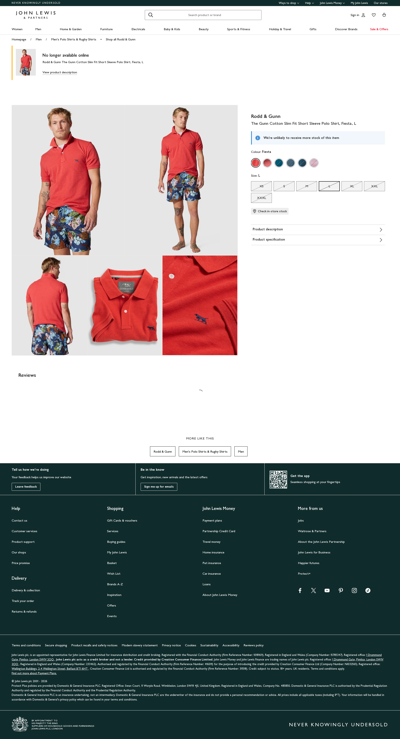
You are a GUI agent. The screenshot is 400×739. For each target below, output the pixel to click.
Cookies (190, 645)
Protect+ (304, 573)
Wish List (113, 573)
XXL (371, 187)
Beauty (204, 29)
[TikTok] (367, 592)
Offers (111, 605)
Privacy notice (171, 645)
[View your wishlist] (373, 15)
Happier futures (308, 563)
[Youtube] (327, 592)
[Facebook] (300, 592)
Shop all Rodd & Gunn (120, 39)
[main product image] (29, 63)
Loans (206, 584)
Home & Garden (71, 29)
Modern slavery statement (140, 645)
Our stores (381, 3)
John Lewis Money (331, 3)
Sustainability (209, 645)
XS (257, 187)
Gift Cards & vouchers (122, 520)
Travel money (211, 542)
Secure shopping (56, 645)
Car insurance (211, 573)
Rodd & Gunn (163, 451)
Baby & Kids (172, 29)
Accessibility (230, 645)
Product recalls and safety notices (94, 645)
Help (308, 3)
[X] (313, 592)
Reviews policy (254, 645)
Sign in (355, 15)
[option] (255, 162)
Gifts (313, 29)
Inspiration (114, 595)
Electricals (138, 29)
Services (112, 531)
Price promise (21, 563)
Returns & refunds (24, 611)
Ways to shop (287, 3)
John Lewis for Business (314, 552)
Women (17, 29)
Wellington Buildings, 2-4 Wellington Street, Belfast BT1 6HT (50, 668)
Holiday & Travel (280, 29)
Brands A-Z (115, 584)
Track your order (23, 601)
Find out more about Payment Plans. (34, 673)
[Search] (151, 15)
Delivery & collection (26, 590)
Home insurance (213, 552)
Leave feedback (26, 486)
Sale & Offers (379, 29)
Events (112, 616)
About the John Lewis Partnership (321, 542)
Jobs (301, 520)
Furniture (106, 29)
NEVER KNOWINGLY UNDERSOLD (36, 2)
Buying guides (116, 542)
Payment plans (212, 520)
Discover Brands (346, 29)
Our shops (19, 552)
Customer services (24, 531)
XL (347, 187)
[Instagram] (354, 592)
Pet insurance (211, 563)
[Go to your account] (363, 15)
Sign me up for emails (159, 486)
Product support (23, 542)
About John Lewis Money (219, 595)
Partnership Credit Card (218, 531)
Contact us (19, 520)
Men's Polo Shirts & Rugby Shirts (73, 39)
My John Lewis (359, 3)
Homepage (19, 39)
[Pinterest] (340, 592)
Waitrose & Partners (312, 531)
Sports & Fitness (238, 29)
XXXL (258, 199)
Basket (112, 563)
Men (38, 29)
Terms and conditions (26, 645)
